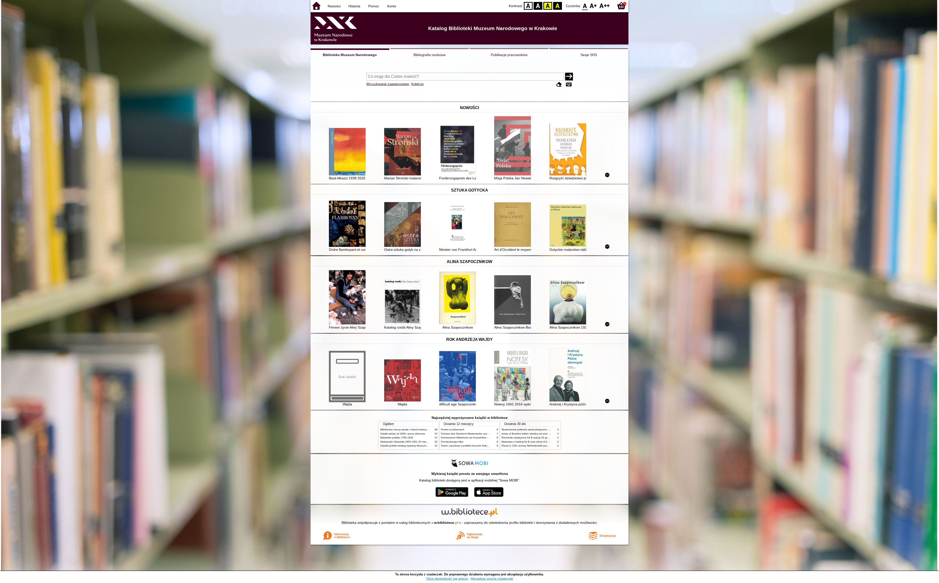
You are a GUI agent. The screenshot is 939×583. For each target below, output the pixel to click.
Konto (391, 6)
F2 (604, 5)
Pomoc (373, 6)
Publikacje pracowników (509, 55)
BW (538, 5)
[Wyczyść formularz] (559, 84)
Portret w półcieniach (452, 429)
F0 (585, 5)
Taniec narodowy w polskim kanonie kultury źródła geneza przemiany (479, 445)
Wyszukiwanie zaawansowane (387, 84)
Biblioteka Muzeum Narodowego (350, 55)
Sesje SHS (589, 55)
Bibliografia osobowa (430, 55)
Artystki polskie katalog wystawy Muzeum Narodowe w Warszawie (417, 445)
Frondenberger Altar (452, 441)
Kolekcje (417, 84)
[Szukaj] (569, 76)
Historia (354, 6)
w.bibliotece (446, 523)
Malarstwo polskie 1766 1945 (396, 437)
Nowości (334, 6)
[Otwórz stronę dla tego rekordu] (348, 152)
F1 (593, 5)
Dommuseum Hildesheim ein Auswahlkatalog (466, 437)
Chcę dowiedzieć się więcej (447, 579)
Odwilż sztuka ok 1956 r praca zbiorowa (402, 433)
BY (557, 5)
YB (547, 5)
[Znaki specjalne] (569, 84)
